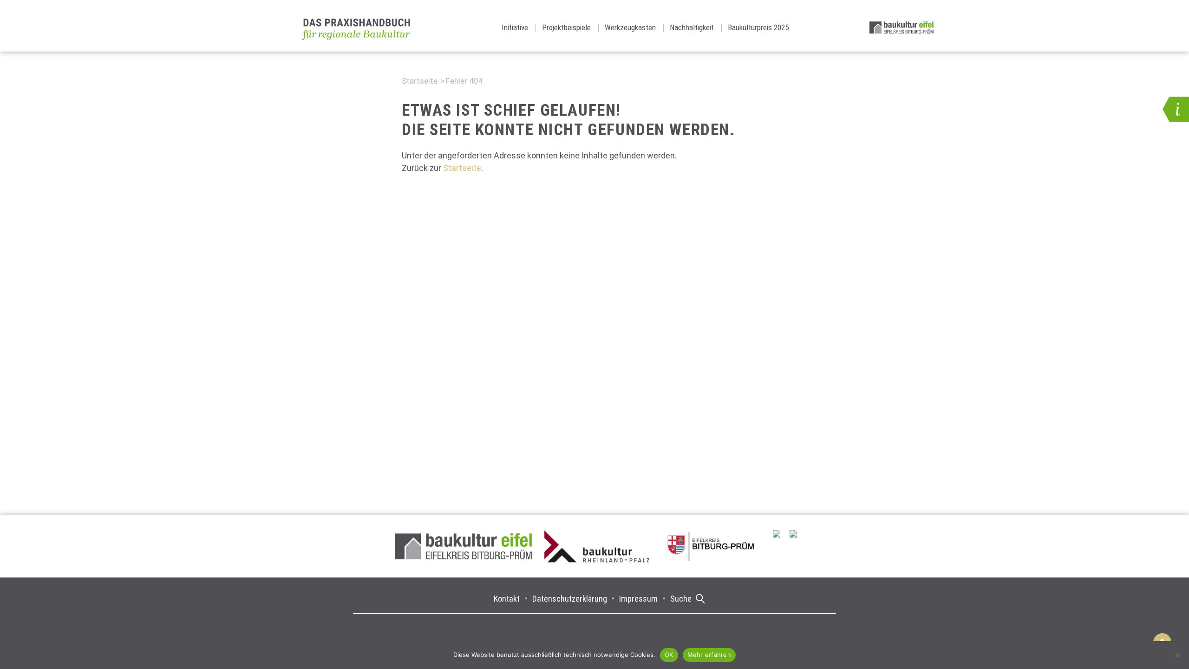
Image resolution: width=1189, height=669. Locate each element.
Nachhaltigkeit (692, 27)
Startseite (420, 80)
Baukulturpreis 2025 (758, 27)
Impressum (638, 598)
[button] (1176, 109)
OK (669, 654)
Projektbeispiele (566, 27)
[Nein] (1177, 655)
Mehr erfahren (709, 654)
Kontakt (507, 598)
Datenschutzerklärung (569, 598)
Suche (681, 598)
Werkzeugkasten (630, 27)
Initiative (515, 27)
